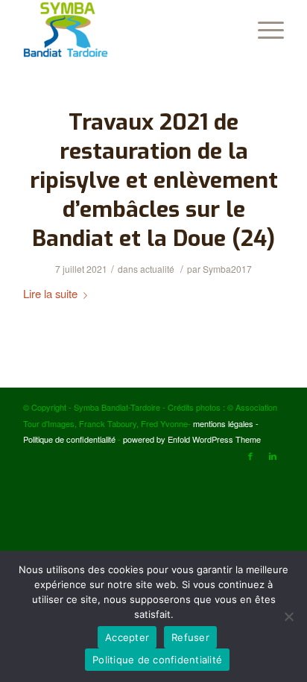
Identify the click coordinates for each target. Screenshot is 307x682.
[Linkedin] (273, 455)
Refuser (190, 637)
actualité (157, 268)
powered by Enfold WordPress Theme (192, 439)
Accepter (127, 637)
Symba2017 (227, 268)
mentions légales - (226, 423)
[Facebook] (250, 455)
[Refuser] (288, 616)
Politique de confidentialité (69, 439)
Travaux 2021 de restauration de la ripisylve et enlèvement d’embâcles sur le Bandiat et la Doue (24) (154, 180)
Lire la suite (50, 293)
